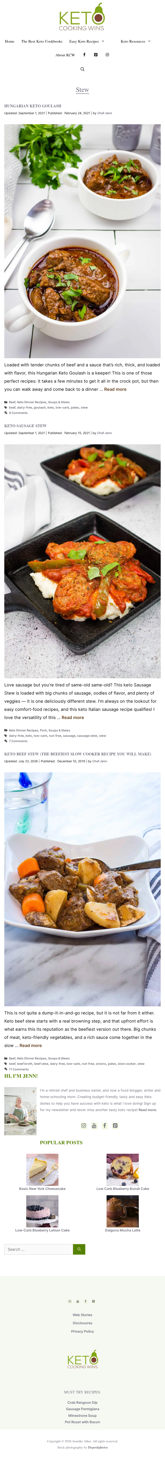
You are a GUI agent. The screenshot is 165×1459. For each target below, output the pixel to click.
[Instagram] (84, 1126)
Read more (115, 389)
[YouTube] (94, 1126)
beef (12, 407)
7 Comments (18, 741)
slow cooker (127, 1063)
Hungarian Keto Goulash (32, 106)
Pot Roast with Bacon (82, 1422)
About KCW (65, 54)
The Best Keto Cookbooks (42, 41)
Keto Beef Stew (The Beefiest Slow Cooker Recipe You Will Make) (77, 754)
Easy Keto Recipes (84, 41)
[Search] (79, 1249)
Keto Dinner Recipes (31, 402)
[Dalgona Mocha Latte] (123, 1211)
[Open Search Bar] (82, 69)
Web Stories (82, 1315)
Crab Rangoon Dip (82, 1402)
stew (84, 407)
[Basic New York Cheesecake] (42, 1170)
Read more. (148, 1110)
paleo (75, 407)
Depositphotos (98, 1447)
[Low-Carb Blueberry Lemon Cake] (42, 1211)
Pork (43, 730)
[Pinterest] (115, 1126)
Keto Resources (133, 41)
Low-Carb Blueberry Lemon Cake (42, 1230)
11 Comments (19, 1069)
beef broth (24, 1063)
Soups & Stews (59, 402)
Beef (12, 402)
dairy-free (24, 407)
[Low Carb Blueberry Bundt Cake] (123, 1170)
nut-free (55, 735)
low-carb (62, 407)
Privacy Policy (82, 1331)
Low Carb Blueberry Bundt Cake (122, 1188)
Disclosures (82, 1323)
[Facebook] (105, 1126)
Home (9, 41)
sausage (69, 735)
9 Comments (18, 413)
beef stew (41, 1063)
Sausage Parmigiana (82, 1409)
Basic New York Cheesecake (42, 1188)
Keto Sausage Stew (25, 425)
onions (101, 1063)
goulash (40, 407)
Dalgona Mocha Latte (122, 1230)
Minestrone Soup (82, 1415)
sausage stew (87, 735)
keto (50, 407)
